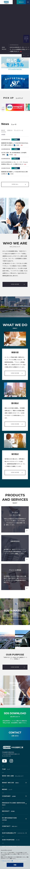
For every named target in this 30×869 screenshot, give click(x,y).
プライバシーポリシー (6, 860)
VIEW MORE (15, 284)
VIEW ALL (15, 184)
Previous (24, 55)
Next (28, 55)
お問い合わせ (21, 2)
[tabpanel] (19, 48)
